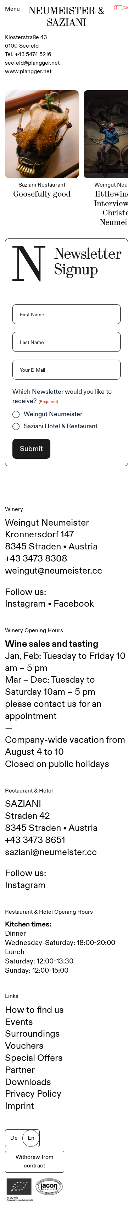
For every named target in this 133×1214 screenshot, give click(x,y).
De (14, 1138)
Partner (20, 1070)
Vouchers (24, 1046)
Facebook (74, 604)
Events (19, 1022)
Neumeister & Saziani (66, 16)
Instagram (25, 604)
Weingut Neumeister (53, 414)
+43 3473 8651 (35, 840)
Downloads (28, 1082)
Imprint (19, 1106)
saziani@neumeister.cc (51, 852)
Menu (12, 9)
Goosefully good (42, 194)
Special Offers (34, 1058)
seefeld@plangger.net (32, 63)
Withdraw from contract (34, 1162)
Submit (31, 448)
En (31, 1138)
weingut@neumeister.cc (53, 571)
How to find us (34, 1010)
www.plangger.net (28, 71)
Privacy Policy (33, 1094)
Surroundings (32, 1034)
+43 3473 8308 (36, 559)
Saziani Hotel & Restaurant (61, 426)
